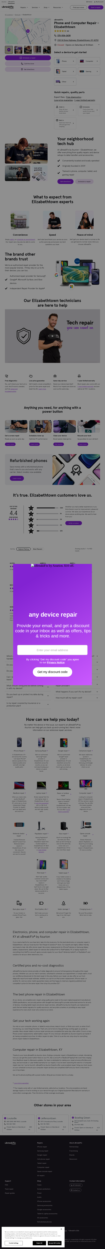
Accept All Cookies (54, 1243)
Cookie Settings (14, 1243)
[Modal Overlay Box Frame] (52, 624)
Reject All (39, 1243)
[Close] (61, 1229)
